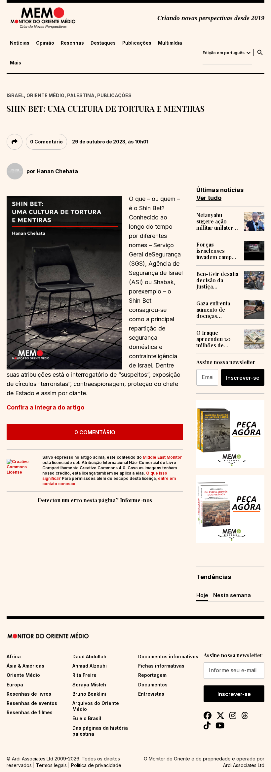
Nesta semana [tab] (232, 595)
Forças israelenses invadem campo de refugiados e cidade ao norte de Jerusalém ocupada (215, 250)
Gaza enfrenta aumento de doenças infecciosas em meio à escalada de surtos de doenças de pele (216, 309)
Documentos (153, 684)
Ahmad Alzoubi (89, 666)
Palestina (81, 95)
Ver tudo (208, 197)
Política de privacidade (96, 765)
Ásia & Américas (25, 666)
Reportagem (152, 675)
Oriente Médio (45, 95)
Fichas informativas (161, 666)
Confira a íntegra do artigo (45, 407)
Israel (15, 95)
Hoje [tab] (202, 595)
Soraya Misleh (89, 684)
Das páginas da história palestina (100, 731)
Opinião (45, 43)
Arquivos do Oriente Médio (95, 706)
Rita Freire (84, 675)
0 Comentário (46, 141)
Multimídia (170, 43)
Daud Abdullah (89, 656)
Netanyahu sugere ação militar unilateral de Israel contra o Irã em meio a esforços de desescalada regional (217, 221)
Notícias (19, 43)
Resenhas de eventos (32, 703)
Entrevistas (151, 694)
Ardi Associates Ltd (243, 765)
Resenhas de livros (29, 694)
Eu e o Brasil (86, 718)
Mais (15, 62)
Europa (15, 684)
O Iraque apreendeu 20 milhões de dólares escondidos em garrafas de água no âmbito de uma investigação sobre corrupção (217, 339)
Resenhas (72, 43)
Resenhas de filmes (30, 712)
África (14, 656)
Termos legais (51, 765)
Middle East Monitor (162, 457)
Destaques (103, 43)
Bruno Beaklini (89, 694)
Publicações (136, 43)
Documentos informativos (168, 656)
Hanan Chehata (57, 171)
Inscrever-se (242, 377)
